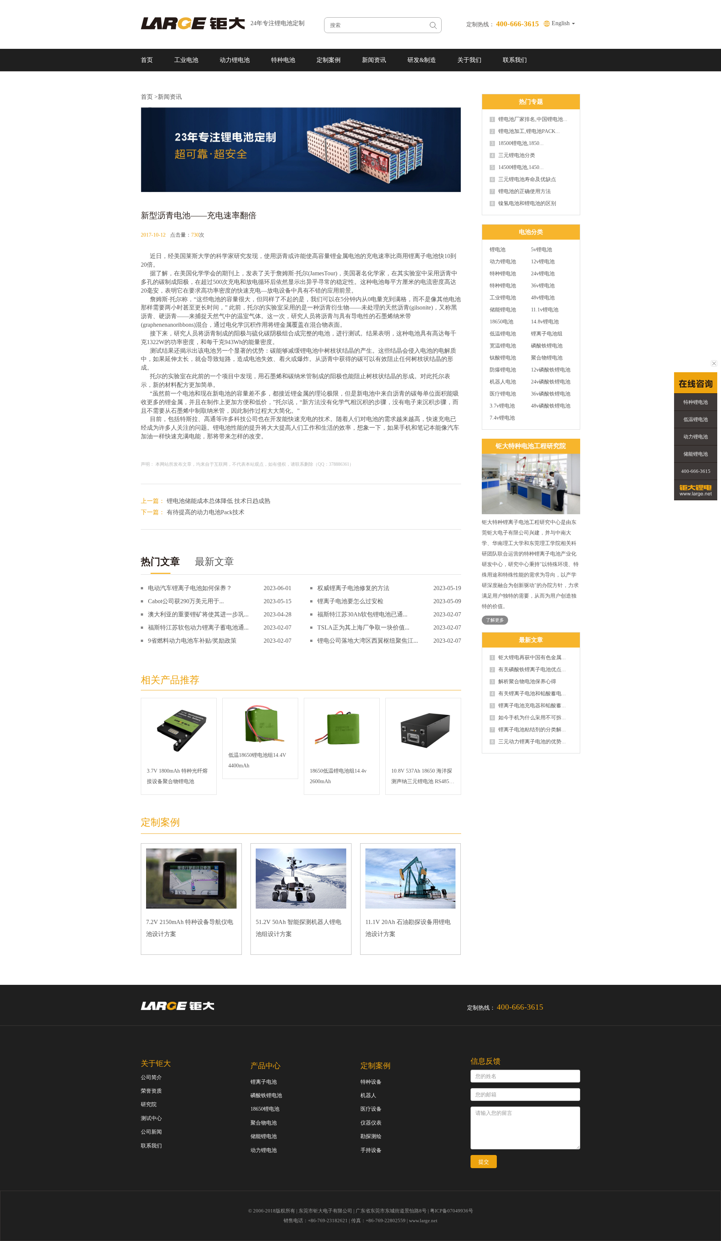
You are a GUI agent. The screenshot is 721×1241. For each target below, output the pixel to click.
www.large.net (423, 1220)
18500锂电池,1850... (517, 143)
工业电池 (186, 60)
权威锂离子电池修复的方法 (353, 588)
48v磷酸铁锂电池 (550, 406)
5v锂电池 (541, 249)
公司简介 (151, 1077)
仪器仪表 (371, 1123)
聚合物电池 (263, 1123)
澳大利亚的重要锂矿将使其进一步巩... (198, 614)
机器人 (368, 1095)
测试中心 (151, 1118)
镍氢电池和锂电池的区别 (523, 203)
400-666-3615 (695, 471)
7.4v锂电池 (502, 418)
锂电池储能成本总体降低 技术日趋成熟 (218, 501)
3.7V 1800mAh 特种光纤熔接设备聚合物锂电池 (177, 776)
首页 (147, 60)
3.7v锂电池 (502, 406)
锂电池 (309, 350)
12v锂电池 (543, 261)
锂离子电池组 (547, 334)
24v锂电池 (543, 273)
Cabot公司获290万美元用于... (186, 601)
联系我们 (515, 60)
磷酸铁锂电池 (547, 346)
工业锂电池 (503, 297)
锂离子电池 (423, 256)
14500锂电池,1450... (517, 167)
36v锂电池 (543, 285)
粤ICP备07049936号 (451, 1211)
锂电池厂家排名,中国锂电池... (529, 119)
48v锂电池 (543, 297)
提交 (483, 1162)
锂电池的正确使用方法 (521, 191)
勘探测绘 (371, 1136)
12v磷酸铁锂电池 (550, 370)
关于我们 (469, 60)
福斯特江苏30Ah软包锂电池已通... (362, 614)
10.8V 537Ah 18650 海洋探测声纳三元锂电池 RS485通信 (422, 777)
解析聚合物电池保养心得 (523, 681)
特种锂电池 (503, 273)
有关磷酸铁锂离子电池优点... (528, 669)
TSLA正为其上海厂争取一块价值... (363, 627)
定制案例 (329, 60)
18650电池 (501, 322)
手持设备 (371, 1150)
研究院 (149, 1104)
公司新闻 (151, 1132)
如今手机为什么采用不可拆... (528, 717)
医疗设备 (371, 1109)
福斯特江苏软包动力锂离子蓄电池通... (198, 627)
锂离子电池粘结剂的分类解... (528, 729)
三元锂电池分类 (513, 155)
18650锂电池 (264, 1109)
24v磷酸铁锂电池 (550, 382)
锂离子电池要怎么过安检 (350, 601)
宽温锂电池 (503, 346)
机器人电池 (503, 382)
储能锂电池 (503, 310)
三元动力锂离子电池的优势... (528, 741)
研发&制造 (421, 60)
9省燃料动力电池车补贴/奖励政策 (192, 640)
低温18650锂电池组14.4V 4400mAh (257, 760)
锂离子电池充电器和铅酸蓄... (528, 705)
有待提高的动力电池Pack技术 (205, 512)
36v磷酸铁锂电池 (550, 394)
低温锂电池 (503, 334)
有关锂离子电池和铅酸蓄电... (528, 693)
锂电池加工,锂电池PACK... (525, 131)
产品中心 (265, 1065)
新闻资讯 (374, 60)
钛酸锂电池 (503, 358)
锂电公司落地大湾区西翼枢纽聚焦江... (367, 640)
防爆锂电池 (503, 370)
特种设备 (371, 1082)
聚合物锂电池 (547, 358)
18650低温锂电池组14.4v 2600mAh (338, 776)
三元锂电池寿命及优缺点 (523, 179)
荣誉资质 (151, 1091)
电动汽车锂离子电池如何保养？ (190, 588)
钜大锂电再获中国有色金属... (528, 657)
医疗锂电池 (503, 394)
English (561, 23)
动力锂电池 (235, 60)
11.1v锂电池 (544, 310)
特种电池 (283, 60)
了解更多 (495, 620)
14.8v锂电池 (545, 322)
